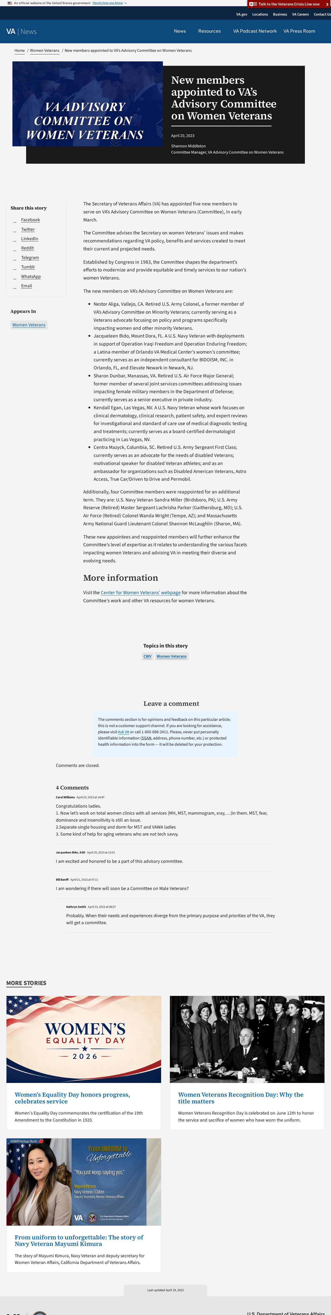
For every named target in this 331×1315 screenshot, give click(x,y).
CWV (148, 656)
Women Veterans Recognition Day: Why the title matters (241, 1097)
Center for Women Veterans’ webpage (141, 592)
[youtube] (261, 1303)
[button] (323, 31)
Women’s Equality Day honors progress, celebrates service (72, 1097)
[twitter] (271, 1303)
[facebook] (292, 1303)
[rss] (282, 1303)
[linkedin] (312, 1303)
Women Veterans (29, 325)
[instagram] (302, 1303)
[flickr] (322, 1303)
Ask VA (123, 732)
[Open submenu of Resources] (224, 31)
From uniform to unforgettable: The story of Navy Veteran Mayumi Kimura (79, 1240)
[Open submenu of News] (189, 31)
